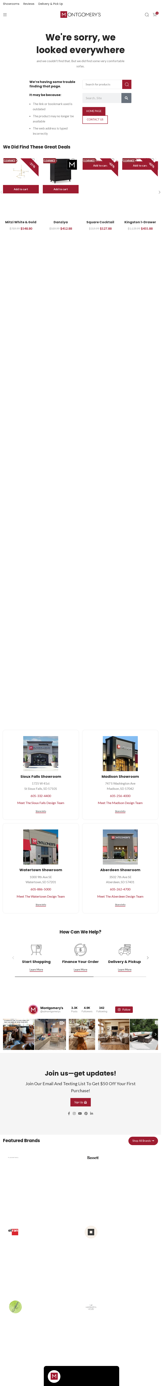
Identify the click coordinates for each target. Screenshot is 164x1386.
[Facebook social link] (69, 1113)
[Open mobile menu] (5, 15)
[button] (21, 189)
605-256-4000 (120, 796)
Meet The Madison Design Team (120, 803)
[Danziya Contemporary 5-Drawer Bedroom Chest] (61, 171)
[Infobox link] (41, 1182)
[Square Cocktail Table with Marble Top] (100, 159)
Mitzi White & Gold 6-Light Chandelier (21, 224)
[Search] (147, 15)
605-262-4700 (120, 889)
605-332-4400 (41, 796)
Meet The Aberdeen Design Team (120, 896)
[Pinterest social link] (86, 1113)
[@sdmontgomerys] (33, 1010)
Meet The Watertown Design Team (41, 896)
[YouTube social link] (80, 1113)
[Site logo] (80, 14)
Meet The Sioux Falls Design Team (40, 803)
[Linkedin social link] (91, 1113)
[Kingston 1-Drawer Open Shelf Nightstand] (140, 159)
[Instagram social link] (74, 1113)
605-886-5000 (41, 889)
